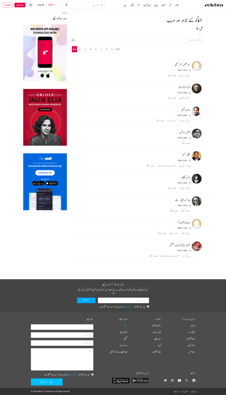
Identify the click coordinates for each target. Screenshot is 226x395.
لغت (163, 5)
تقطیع (125, 338)
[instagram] (172, 380)
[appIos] (120, 380)
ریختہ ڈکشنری (190, 338)
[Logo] (214, 5)
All (74, 49)
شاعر (177, 5)
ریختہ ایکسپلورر (156, 352)
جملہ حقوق (176, 392)
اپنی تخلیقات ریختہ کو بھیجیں (118, 352)
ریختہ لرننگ (191, 345)
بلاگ (132, 5)
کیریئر (159, 345)
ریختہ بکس (191, 352)
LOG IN (40, 5)
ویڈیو (156, 5)
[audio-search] (66, 5)
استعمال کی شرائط (184, 392)
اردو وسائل (123, 345)
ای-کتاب (147, 5)
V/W (117, 49)
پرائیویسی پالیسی (129, 306)
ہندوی (193, 325)
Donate (8, 5)
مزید (125, 5)
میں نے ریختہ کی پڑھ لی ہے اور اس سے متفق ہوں (122, 306)
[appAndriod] (140, 380)
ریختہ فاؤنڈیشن (156, 325)
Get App (19, 5)
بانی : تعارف (157, 332)
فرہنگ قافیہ (123, 332)
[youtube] (179, 380)
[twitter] (186, 380)
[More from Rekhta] (31, 5)
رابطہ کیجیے (158, 338)
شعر (170, 5)
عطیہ (125, 325)
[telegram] (165, 380)
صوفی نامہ (192, 332)
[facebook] (193, 380)
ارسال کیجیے (43, 382)
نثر (138, 5)
